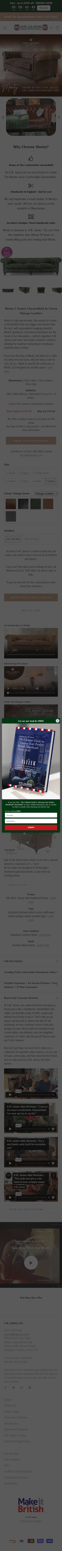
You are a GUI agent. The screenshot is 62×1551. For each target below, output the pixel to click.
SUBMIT (31, 827)
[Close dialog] (57, 721)
